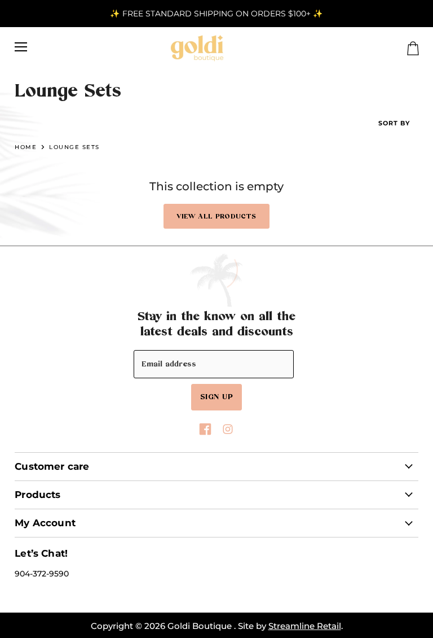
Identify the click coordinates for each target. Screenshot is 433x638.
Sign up (216, 396)
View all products (216, 216)
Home (26, 147)
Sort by (394, 123)
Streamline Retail (304, 625)
